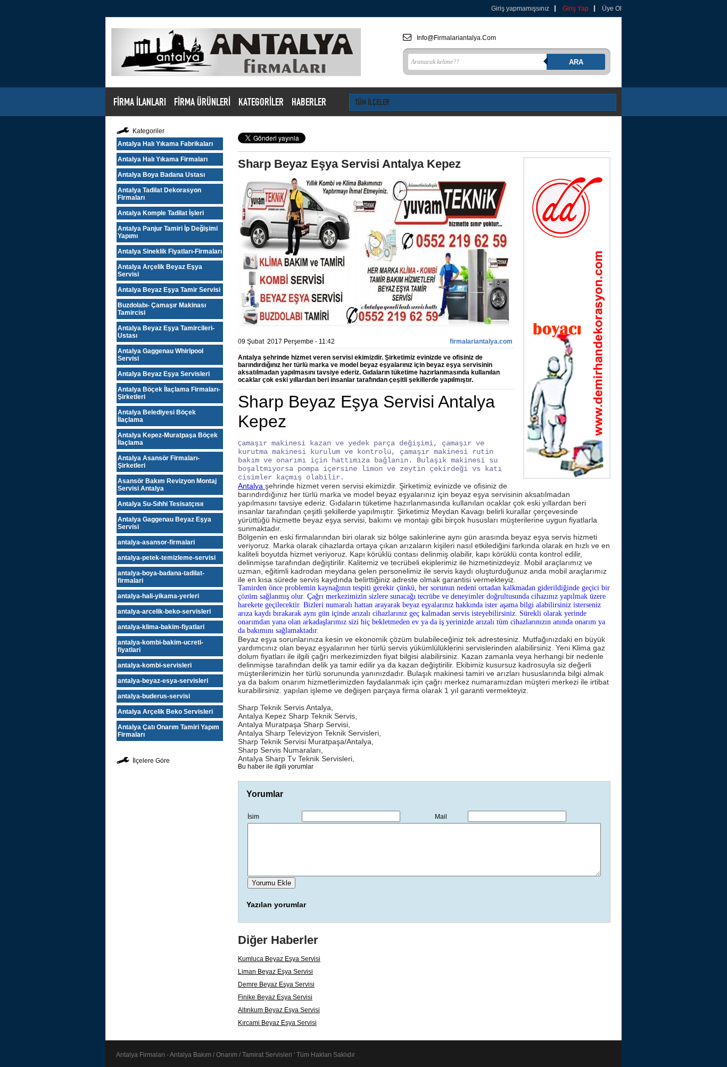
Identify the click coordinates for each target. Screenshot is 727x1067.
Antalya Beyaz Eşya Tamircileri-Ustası (166, 331)
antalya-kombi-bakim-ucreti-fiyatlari (160, 646)
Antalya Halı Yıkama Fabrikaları (165, 144)
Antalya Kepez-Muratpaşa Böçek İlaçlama (168, 438)
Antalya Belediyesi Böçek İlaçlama (157, 416)
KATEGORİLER (261, 101)
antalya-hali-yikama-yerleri (158, 596)
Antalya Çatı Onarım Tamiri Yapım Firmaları (168, 730)
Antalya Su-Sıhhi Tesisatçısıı (160, 504)
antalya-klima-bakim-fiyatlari (161, 627)
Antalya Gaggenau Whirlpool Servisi (160, 354)
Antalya (251, 486)
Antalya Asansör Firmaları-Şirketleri (159, 461)
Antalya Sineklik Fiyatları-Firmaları (170, 251)
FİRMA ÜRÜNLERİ (202, 101)
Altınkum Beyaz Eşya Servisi (279, 1010)
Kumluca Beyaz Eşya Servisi (279, 959)
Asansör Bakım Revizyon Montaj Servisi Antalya (167, 484)
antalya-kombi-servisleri (155, 665)
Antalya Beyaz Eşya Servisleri (164, 374)
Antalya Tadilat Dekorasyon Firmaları (159, 193)
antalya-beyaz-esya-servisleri (163, 681)
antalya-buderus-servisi (154, 696)
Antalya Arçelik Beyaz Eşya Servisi (160, 270)
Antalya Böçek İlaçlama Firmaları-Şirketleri (169, 393)
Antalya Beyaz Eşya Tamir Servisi (169, 290)
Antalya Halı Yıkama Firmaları (163, 159)
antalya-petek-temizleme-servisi (167, 557)
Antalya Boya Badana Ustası (161, 174)
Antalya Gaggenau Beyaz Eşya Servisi (164, 523)
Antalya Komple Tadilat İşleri (161, 213)
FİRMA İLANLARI (139, 101)
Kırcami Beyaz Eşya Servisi (277, 1023)
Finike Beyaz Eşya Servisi (275, 997)
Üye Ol (612, 8)
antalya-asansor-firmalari (156, 542)
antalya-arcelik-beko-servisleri (164, 611)
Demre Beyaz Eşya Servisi (276, 984)
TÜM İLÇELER (372, 102)
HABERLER (309, 101)
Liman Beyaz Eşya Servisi (275, 971)
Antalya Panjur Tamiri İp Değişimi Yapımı (168, 232)
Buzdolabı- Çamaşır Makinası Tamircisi (162, 309)
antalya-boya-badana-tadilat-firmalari (161, 576)
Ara (576, 62)
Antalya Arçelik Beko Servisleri (165, 711)
